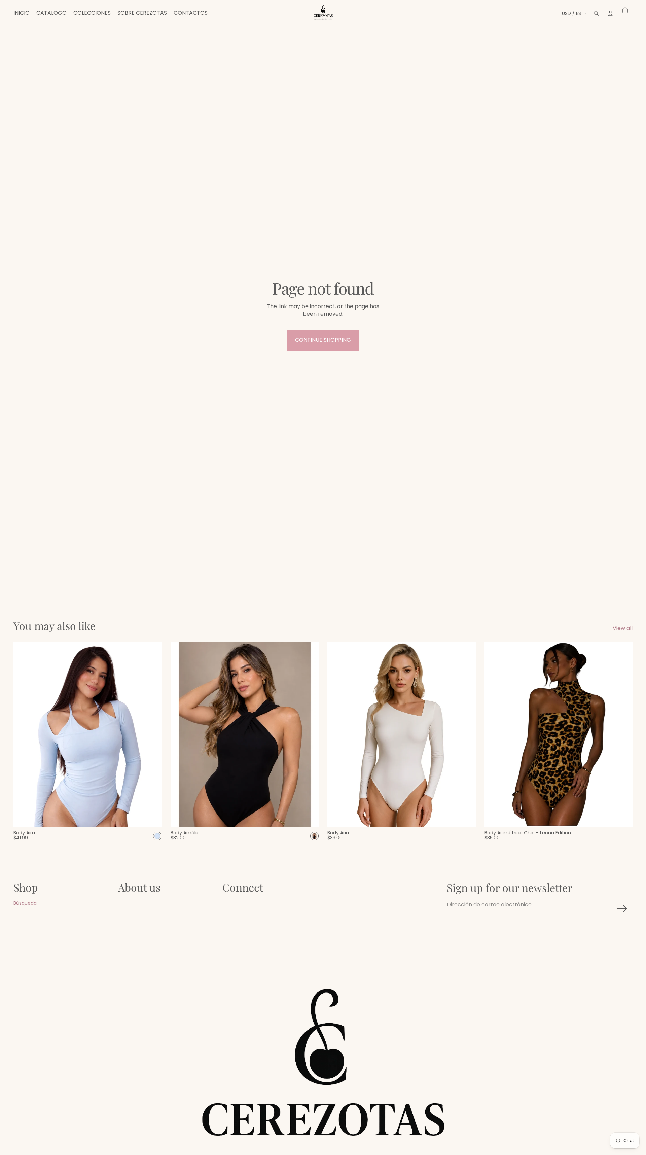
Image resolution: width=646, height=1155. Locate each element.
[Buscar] (596, 13)
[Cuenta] (610, 13)
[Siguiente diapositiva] (466, 734)
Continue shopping (323, 340)
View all (623, 628)
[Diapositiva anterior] (337, 734)
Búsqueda (25, 903)
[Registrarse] (622, 909)
